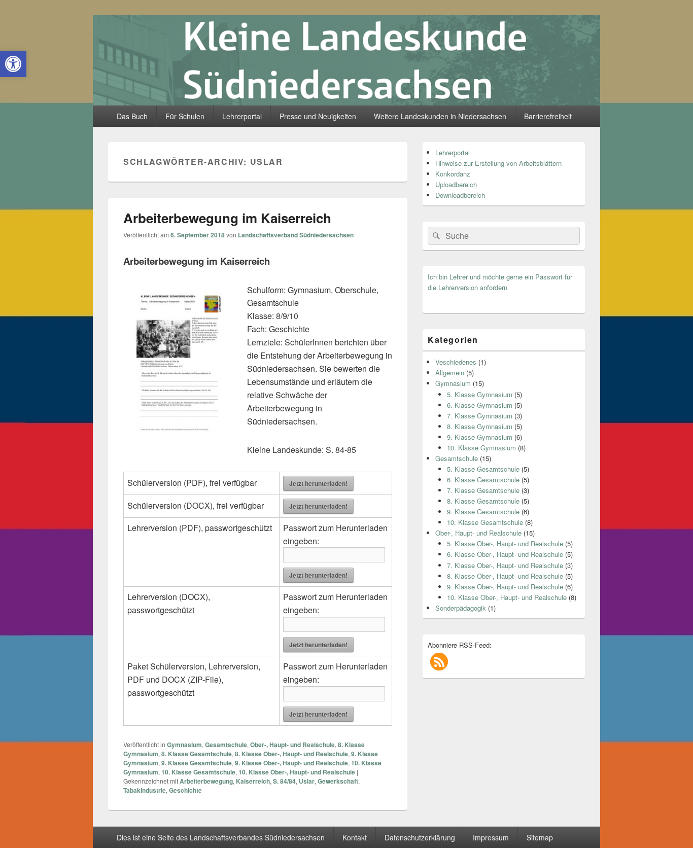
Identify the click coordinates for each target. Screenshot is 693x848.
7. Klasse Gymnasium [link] (479, 415)
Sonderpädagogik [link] (460, 608)
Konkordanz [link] (452, 174)
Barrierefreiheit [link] (548, 116)
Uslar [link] (307, 781)
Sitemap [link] (540, 837)
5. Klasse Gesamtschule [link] (483, 469)
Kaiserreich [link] (253, 781)
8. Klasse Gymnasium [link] (479, 426)
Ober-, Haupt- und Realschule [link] (292, 744)
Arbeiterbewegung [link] (206, 781)
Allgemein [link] (449, 372)
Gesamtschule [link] (226, 744)
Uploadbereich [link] (456, 184)
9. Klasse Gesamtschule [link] (196, 762)
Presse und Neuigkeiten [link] (318, 116)
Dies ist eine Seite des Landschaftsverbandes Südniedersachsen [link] (221, 837)
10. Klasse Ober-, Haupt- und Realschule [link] (296, 771)
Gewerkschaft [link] (338, 781)
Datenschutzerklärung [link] (420, 837)
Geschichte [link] (185, 790)
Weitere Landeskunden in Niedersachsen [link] (440, 116)
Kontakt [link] (354, 837)
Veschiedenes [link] (455, 362)
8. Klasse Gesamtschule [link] (196, 753)
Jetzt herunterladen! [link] (318, 483)
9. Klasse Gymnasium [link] (479, 437)
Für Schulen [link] (184, 116)
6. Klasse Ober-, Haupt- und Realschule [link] (505, 554)
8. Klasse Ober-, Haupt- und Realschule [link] (291, 753)
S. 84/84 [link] (284, 781)
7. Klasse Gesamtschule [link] (483, 490)
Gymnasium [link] (184, 744)
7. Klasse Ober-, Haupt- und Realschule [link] (505, 565)
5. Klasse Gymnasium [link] (479, 394)
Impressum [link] (491, 837)
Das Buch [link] (132, 116)
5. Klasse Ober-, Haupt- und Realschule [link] (505, 543)
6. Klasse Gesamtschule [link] (483, 479)
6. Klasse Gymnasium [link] (479, 405)
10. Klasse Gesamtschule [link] (198, 771)
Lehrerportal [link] (242, 116)
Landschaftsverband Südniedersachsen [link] (296, 234)
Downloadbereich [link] (460, 195)
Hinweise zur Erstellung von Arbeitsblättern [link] (498, 163)
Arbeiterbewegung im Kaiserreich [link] (227, 217)
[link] (13, 64)
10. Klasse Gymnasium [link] (481, 447)
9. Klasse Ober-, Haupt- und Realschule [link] (291, 762)
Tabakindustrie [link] (144, 790)
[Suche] (435, 236)
